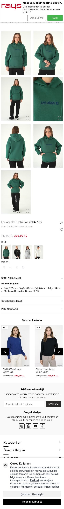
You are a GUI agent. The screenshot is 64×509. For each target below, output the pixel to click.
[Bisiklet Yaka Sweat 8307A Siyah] (49, 346)
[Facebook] (42, 426)
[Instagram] (22, 426)
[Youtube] (35, 426)
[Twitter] (28, 426)
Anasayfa (6, 22)
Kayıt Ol (53, 404)
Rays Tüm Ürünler (23, 22)
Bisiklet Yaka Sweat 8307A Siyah (45, 370)
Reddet (34, 480)
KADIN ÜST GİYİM (43, 22)
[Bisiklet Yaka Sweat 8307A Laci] (15, 346)
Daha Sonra (36, 17)
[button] (5, 351)
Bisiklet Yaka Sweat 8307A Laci (12, 370)
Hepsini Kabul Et (32, 501)
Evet (55, 17)
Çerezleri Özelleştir (32, 494)
